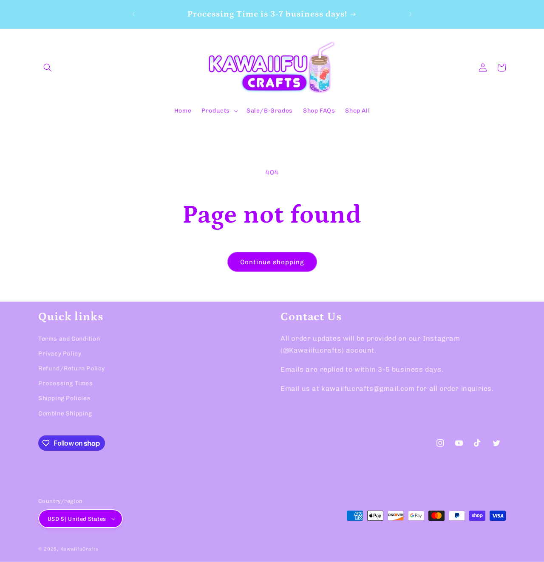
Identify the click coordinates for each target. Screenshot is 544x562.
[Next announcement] (410, 14)
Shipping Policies (64, 398)
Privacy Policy (59, 353)
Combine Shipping (65, 413)
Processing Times (65, 383)
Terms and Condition (69, 338)
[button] (47, 67)
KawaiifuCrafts (79, 549)
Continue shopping (272, 262)
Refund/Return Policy (71, 368)
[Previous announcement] (133, 14)
